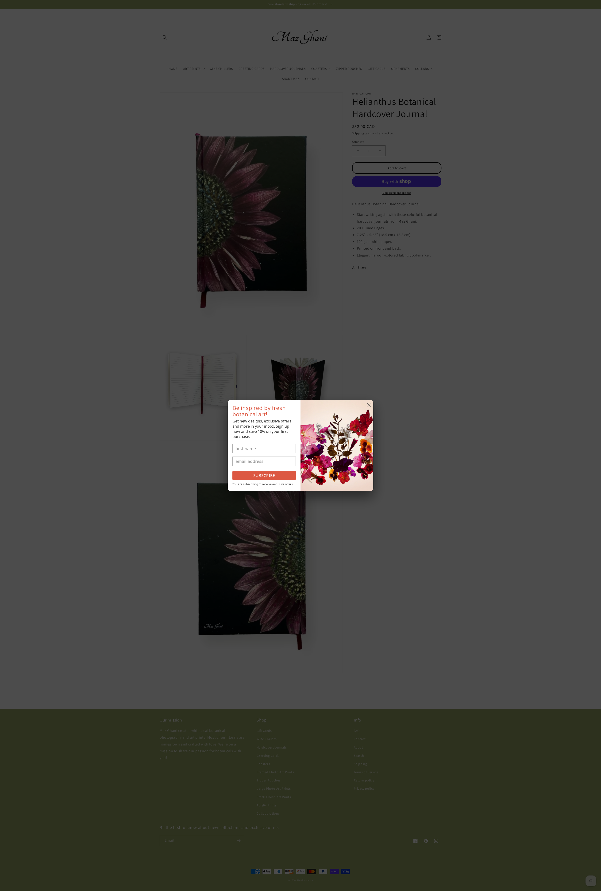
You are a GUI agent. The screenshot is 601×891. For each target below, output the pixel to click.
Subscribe (264, 475)
